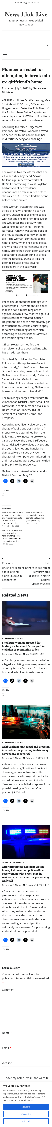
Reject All (26, 1121)
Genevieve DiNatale (12, 654)
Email (6, 1048)
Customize (26, 1114)
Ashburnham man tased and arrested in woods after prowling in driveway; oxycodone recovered (26, 750)
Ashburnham (9, 638)
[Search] (47, 45)
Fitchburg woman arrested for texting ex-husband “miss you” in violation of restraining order (23, 646)
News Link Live (26, 14)
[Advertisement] (14, 42)
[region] (26, 1104)
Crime (21, 638)
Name (7, 1033)
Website (7, 1063)
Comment (9, 989)
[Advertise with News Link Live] (26, 283)
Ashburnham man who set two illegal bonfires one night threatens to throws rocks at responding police (12, 517)
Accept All (26, 1107)
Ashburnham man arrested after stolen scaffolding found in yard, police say (35, 516)
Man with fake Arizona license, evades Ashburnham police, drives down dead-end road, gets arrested (12, 535)
